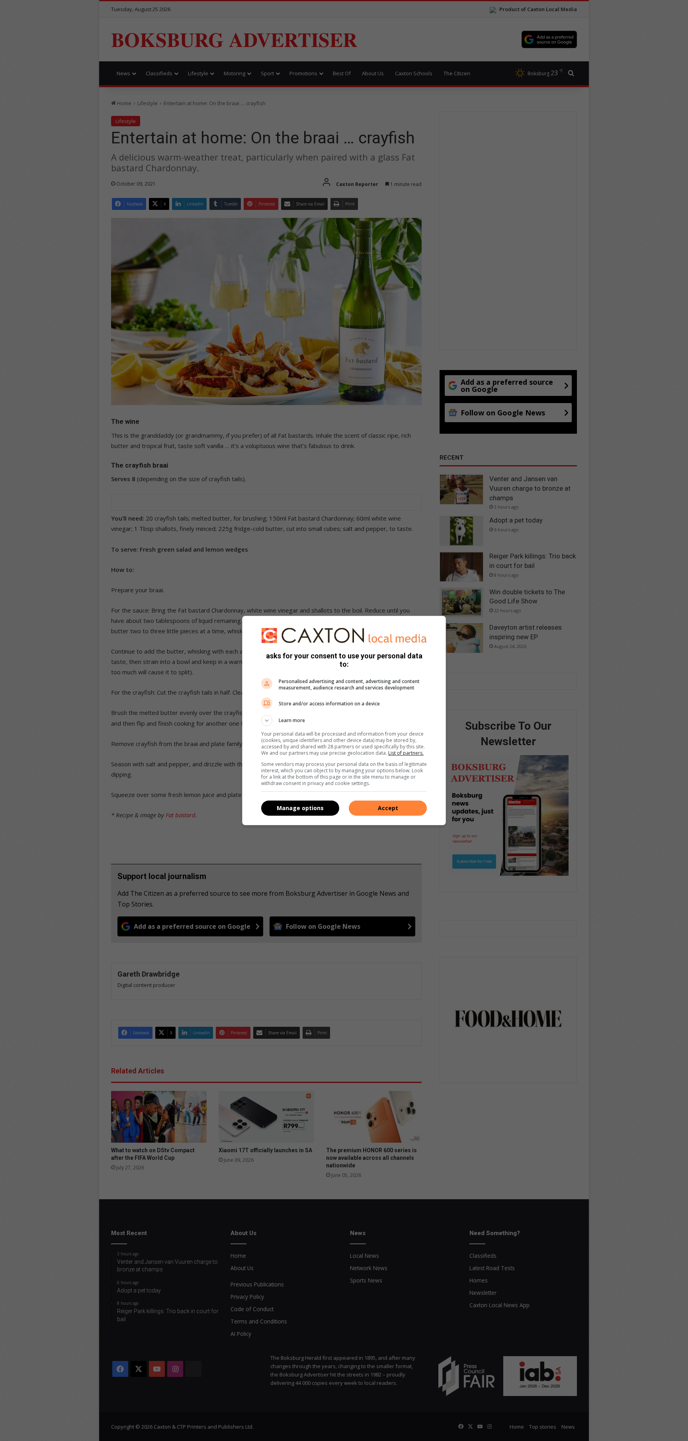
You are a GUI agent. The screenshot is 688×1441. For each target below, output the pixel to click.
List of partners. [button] (406, 753)
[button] (344, 720)
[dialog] (344, 720)
